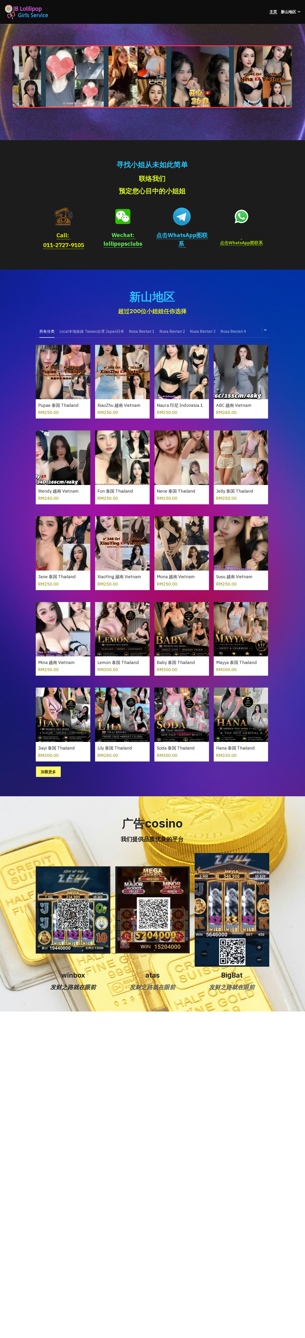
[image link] (63, 216)
